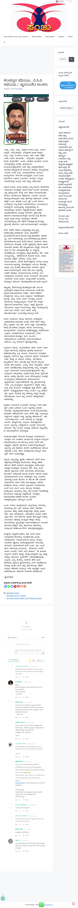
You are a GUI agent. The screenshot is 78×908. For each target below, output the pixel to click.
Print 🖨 (17, 99)
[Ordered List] (27, 650)
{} (40, 650)
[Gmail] (21, 586)
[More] (24, 586)
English (61, 1)
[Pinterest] (15, 586)
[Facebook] (5, 586)
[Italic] (19, 650)
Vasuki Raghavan (21, 805)
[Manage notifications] (73, 903)
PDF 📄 (29, 99)
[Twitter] (11, 586)
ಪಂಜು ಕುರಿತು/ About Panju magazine (16, 37)
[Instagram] (18, 586)
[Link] (37, 650)
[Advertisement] (26, 60)
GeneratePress (48, 905)
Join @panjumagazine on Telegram (69, 85)
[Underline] (21, 650)
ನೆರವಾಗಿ (70, 37)
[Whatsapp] (8, 586)
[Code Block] (35, 650)
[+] (17, 652)
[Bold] (16, 650)
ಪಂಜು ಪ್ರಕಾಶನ (49, 37)
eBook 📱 (42, 99)
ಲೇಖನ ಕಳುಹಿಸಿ (36, 37)
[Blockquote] (32, 650)
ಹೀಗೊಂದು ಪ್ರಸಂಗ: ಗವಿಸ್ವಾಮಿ (16, 596)
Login (43, 638)
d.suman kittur (20, 744)
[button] (4, 43)
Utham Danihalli (21, 816)
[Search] (71, 59)
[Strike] (24, 650)
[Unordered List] (29, 650)
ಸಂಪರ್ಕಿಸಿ (61, 37)
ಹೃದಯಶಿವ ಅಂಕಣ (12, 593)
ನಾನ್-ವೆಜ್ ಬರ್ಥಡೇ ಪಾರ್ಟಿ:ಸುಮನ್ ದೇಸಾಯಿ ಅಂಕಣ (24, 599)
